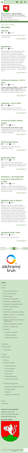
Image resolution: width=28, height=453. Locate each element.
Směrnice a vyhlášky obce (12, 301)
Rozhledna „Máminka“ (13, 394)
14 (17, 248)
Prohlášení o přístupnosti (8, 411)
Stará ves (8, 392)
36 (26, 248)
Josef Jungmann (11, 366)
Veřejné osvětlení (11, 335)
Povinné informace (10, 293)
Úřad (3, 288)
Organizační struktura (11, 291)
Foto (3, 401)
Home (4, 285)
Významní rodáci (9, 363)
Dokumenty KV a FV (10, 317)
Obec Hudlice (4, 24)
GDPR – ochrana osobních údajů (9, 414)
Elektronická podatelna (11, 306)
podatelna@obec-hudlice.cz (11, 19)
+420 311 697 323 (7, 17)
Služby (4, 354)
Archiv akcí (7, 350)
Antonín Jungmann (12, 379)
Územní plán (8, 309)
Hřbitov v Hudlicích (12, 332)
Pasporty (7, 329)
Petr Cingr (9, 374)
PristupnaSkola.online (21, 449)
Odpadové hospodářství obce (13, 304)
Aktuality (12, 24)
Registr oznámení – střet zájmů (14, 314)
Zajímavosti (6, 357)
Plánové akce (6, 346)
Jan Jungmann (10, 368)
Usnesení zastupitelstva (11, 299)
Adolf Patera (9, 371)
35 (23, 248)
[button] (2, 2)
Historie (6, 360)
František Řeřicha (11, 376)
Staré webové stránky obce (8, 416)
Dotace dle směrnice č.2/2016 (13, 324)
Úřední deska (8, 296)
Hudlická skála (10, 389)
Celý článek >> (22, 39)
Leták (8, 37)
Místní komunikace (12, 337)
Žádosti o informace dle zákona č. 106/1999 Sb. (14, 320)
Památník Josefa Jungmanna (15, 387)
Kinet (15, 450)
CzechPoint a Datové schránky (14, 312)
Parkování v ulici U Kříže (19, 109)
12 (11, 248)
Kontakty (5, 403)
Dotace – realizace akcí (11, 326)
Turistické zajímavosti (11, 383)
